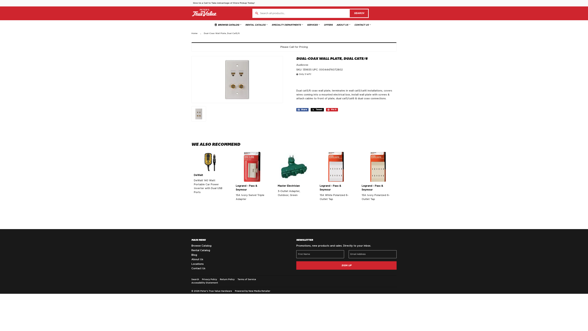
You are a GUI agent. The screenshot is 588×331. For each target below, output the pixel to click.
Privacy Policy (209, 279)
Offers (328, 25)
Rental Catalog (255, 25)
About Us (342, 25)
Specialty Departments (287, 25)
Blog (194, 255)
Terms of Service (246, 279)
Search (361, 13)
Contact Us (361, 25)
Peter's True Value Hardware (216, 291)
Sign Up (346, 265)
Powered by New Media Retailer (252, 291)
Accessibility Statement (204, 283)
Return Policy (227, 279)
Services (312, 25)
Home (194, 33)
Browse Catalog (228, 25)
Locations (197, 264)
